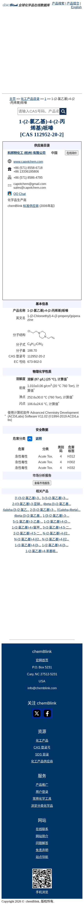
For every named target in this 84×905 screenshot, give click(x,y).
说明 (39, 438)
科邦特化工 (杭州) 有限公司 (27, 153)
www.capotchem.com (28, 161)
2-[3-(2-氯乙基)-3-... (43, 510)
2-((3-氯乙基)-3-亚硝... (27, 504)
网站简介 (42, 836)
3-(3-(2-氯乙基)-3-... (55, 498)
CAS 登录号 (42, 747)
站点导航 (42, 857)
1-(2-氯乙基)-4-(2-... (57, 521)
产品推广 (42, 784)
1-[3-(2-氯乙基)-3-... (56, 515)
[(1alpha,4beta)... (68, 510)
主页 (12, 99)
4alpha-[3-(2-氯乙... (16, 510)
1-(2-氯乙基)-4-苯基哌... (42, 551)
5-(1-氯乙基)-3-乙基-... (28, 521)
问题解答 (42, 843)
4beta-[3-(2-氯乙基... (57, 504)
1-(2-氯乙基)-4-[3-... (28, 545)
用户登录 (42, 791)
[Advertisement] (42, 51)
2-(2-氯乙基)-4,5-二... (27, 533)
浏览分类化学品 (42, 805)
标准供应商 (31, 206)
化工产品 (42, 740)
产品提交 (73, 3)
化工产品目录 (30, 99)
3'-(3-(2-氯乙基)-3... (28, 498)
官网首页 (42, 660)
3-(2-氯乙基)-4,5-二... (57, 527)
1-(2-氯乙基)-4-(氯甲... (27, 527)
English (76, 7)
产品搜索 (58, 3)
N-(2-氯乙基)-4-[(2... (56, 533)
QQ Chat (19, 194)
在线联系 (42, 829)
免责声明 (42, 850)
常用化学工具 (42, 798)
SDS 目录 (42, 754)
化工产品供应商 (42, 761)
